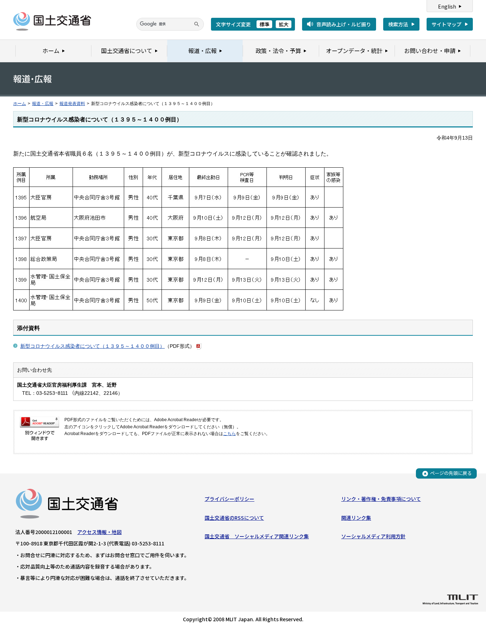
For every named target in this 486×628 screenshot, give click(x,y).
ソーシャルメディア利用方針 (373, 536)
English (447, 6)
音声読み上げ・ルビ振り (343, 24)
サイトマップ (446, 24)
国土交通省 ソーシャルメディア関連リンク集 (257, 536)
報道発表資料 (72, 103)
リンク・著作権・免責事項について (381, 498)
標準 (264, 24)
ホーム (19, 103)
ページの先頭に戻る (451, 473)
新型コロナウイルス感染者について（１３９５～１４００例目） (92, 346)
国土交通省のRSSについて (234, 517)
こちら (229, 433)
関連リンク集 (356, 517)
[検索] (196, 24)
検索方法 (398, 24)
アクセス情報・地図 (99, 531)
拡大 (284, 24)
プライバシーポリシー (229, 498)
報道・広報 (42, 103)
